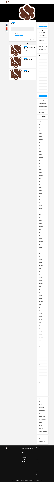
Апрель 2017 (40, 254)
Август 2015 (40, 284)
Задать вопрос (42, 1)
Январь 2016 (40, 277)
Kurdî (36, 468)
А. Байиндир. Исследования (42, 60)
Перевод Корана (24, 1)
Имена (39, 70)
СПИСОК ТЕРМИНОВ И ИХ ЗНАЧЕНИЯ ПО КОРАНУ (42, 41)
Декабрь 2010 (40, 368)
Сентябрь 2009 (41, 391)
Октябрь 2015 (40, 281)
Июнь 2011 (40, 359)
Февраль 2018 (40, 245)
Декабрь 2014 (40, 296)
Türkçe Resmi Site (38, 447)
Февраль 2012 (40, 347)
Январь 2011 (40, 367)
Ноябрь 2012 (40, 334)
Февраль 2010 (40, 383)
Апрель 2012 (40, 344)
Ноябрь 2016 (40, 262)
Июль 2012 (40, 340)
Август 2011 (40, 356)
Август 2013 (40, 320)
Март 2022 (40, 202)
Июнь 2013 (40, 323)
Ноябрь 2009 (40, 388)
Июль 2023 (40, 178)
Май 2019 (40, 232)
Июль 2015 (40, 286)
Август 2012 (40, 338)
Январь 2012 (40, 349)
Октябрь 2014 (40, 299)
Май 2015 (40, 289)
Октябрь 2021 (40, 208)
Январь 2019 (40, 238)
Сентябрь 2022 (41, 193)
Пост (39, 87)
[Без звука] (30, 29)
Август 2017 (40, 250)
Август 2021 (40, 211)
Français (37, 456)
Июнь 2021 (40, 214)
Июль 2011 (40, 358)
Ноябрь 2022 (40, 190)
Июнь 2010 (40, 377)
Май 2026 (40, 127)
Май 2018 (40, 244)
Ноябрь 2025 (40, 136)
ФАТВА (37, 459)
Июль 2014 (40, 304)
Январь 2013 (40, 331)
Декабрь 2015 (40, 278)
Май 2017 (40, 253)
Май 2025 (40, 145)
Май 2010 (40, 379)
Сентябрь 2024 (41, 157)
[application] (22, 29)
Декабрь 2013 (40, 314)
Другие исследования (42, 67)
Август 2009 (40, 392)
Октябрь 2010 (40, 371)
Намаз (39, 78)
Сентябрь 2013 (41, 319)
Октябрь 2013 (40, 317)
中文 (36, 465)
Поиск (43, 26)
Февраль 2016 (40, 275)
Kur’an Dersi (37, 450)
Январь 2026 (40, 133)
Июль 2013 (40, 322)
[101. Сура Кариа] (16, 74)
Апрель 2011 (40, 362)
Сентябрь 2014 (41, 301)
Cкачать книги (41, 57)
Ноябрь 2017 (40, 247)
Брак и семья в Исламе (42, 63)
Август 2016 (40, 266)
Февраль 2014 (40, 311)
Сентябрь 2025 (41, 139)
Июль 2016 (40, 268)
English (37, 452)
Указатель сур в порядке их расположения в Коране (42, 38)
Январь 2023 (40, 187)
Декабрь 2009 (40, 386)
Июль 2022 (40, 196)
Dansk (37, 471)
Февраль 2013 (40, 329)
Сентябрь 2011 (41, 355)
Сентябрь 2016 (41, 265)
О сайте (18, 1)
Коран (39, 75)
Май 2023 (40, 181)
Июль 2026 (40, 124)
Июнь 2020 (40, 229)
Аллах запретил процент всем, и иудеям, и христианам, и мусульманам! (43, 47)
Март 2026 (40, 130)
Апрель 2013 (40, 326)
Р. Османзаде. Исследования (43, 88)
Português (37, 462)
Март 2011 (40, 364)
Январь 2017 (40, 259)
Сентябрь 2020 (41, 226)
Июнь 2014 (40, 305)
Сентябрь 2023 (41, 175)
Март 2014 (40, 310)
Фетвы (39, 90)
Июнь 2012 (40, 341)
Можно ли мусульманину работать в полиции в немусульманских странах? (42, 33)
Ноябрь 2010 (40, 370)
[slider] (32, 29)
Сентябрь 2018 (41, 241)
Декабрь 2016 (40, 260)
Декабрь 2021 (40, 205)
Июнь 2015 (40, 287)
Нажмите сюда (23, 459)
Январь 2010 (40, 385)
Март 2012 (40, 346)
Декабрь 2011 (40, 350)
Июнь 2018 (40, 242)
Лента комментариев (42, 441)
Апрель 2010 (40, 380)
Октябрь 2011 (40, 353)
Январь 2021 (40, 220)
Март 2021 (40, 217)
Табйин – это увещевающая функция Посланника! (43, 49)
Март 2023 (40, 184)
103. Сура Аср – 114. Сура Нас (29, 48)
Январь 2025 (40, 151)
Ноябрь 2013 (40, 316)
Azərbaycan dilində (38, 455)
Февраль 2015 (40, 293)
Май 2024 (40, 163)
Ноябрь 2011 (40, 352)
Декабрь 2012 (40, 332)
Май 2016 (40, 271)
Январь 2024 (40, 169)
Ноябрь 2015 (40, 280)
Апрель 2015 (40, 290)
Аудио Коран (36, 1)
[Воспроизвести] (13, 29)
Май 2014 (40, 307)
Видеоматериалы (41, 64)
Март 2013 (40, 328)
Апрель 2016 (40, 272)
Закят (39, 69)
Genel (39, 58)
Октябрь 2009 (40, 389)
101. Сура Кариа (27, 71)
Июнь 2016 (40, 269)
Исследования (30, 1)
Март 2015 (40, 292)
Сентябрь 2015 (41, 283)
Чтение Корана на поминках (42, 51)
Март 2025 (40, 148)
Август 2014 (40, 302)
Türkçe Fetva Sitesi (38, 449)
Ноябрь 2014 (40, 298)
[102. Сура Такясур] (16, 62)
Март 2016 (40, 274)
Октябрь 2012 (40, 335)
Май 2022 (40, 199)
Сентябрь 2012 (41, 337)
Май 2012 (40, 343)
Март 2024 (40, 166)
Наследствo (40, 79)
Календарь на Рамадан (42, 73)
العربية (36, 453)
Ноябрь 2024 (40, 154)
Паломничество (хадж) (42, 84)
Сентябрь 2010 (41, 373)
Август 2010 (40, 374)
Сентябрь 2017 (41, 248)
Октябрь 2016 (40, 263)
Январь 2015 (40, 295)
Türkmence (37, 474)
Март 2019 (40, 235)
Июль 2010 (40, 376)
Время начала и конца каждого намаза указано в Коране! (43, 44)
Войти (39, 438)
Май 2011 (40, 361)
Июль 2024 (40, 160)
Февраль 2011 (40, 365)
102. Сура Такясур (28, 59)
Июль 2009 (40, 394)
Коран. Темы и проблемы (42, 76)
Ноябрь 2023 (40, 172)
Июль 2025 (40, 142)
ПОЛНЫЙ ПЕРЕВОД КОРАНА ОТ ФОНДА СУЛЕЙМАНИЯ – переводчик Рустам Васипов (43, 36)
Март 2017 (40, 256)
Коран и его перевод (41, 42)
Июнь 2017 (40, 251)
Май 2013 (40, 325)
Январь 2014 (40, 313)
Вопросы (40, 66)
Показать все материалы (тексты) (19, 35)
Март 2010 (40, 382)
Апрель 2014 (40, 308)
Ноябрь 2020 (40, 223)
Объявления (40, 82)
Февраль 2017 (40, 257)
